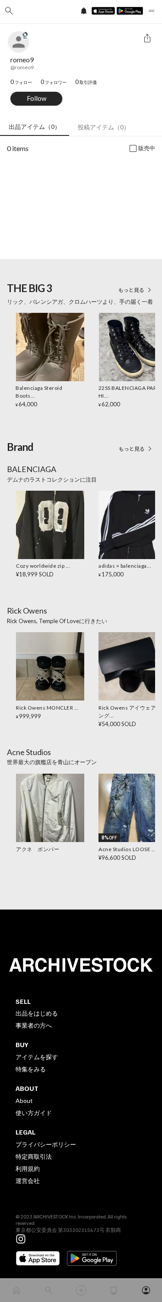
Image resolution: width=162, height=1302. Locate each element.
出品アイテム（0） (34, 126)
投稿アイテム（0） (104, 127)
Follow (36, 98)
